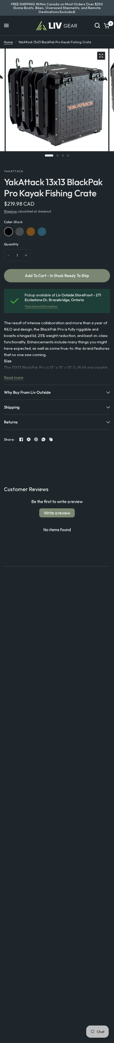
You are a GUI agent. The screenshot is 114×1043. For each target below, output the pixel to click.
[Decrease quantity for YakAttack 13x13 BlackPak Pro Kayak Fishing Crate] (8, 255)
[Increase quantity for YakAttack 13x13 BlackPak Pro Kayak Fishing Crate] (26, 255)
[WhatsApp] (43, 439)
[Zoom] (101, 56)
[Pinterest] (36, 439)
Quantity (11, 244)
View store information (41, 306)
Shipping (10, 211)
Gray (19, 231)
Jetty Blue (42, 231)
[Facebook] (21, 439)
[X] (28, 439)
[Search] (97, 26)
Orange (31, 231)
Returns (10, 422)
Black (8, 231)
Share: (9, 439)
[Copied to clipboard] (51, 439)
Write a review (57, 513)
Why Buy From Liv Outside (27, 392)
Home (8, 42)
